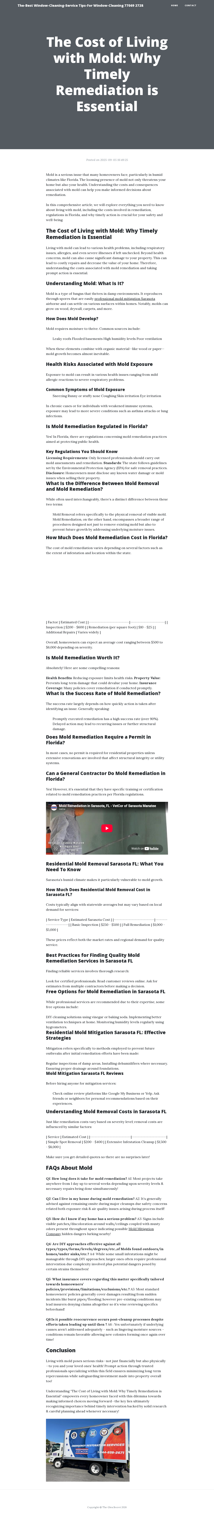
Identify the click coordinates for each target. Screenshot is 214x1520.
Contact (190, 5)
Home (174, 5)
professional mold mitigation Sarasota (124, 298)
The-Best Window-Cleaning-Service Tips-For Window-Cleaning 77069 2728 (80, 5)
